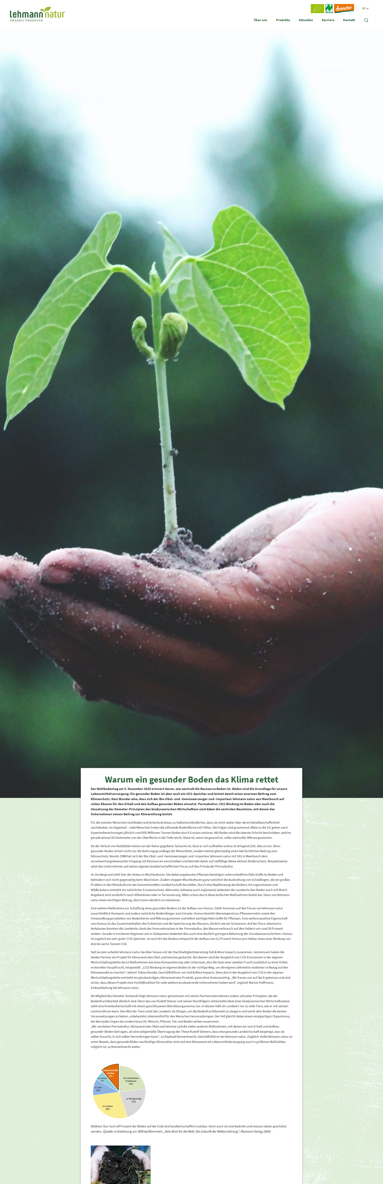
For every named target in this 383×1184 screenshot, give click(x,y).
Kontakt (349, 20)
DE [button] (364, 8)
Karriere (328, 20)
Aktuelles (306, 20)
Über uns (260, 20)
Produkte (283, 20)
